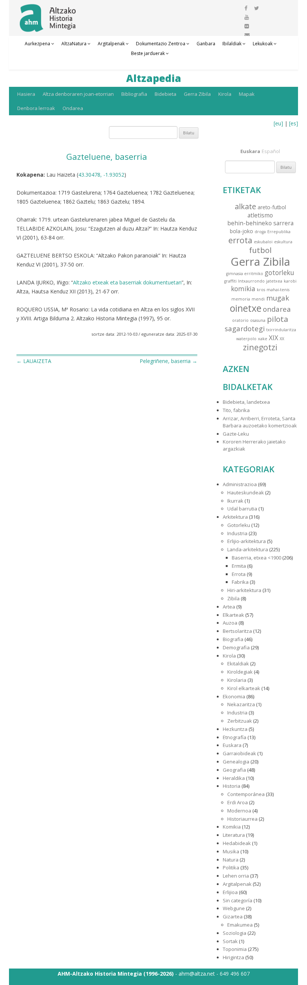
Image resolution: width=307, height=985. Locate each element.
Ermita (239, 565)
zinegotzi (260, 347)
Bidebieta (165, 94)
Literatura (234, 835)
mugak (277, 297)
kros (261, 289)
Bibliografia (134, 94)
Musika (231, 851)
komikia (243, 288)
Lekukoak (263, 43)
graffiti (230, 281)
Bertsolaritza (237, 631)
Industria (237, 533)
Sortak (230, 941)
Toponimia (235, 949)
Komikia (232, 826)
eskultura (283, 241)
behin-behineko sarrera (260, 223)
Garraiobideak (239, 753)
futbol (260, 250)
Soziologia (234, 933)
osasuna (257, 320)
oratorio (240, 320)
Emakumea (240, 924)
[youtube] (246, 17)
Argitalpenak (111, 43)
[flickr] (246, 26)
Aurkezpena (37, 43)
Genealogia (236, 761)
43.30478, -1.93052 (101, 174)
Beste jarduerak (148, 53)
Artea (229, 606)
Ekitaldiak (238, 663)
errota (240, 240)
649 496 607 (235, 973)
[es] (293, 123)
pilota (277, 319)
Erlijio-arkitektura (246, 541)
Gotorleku (238, 525)
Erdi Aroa (237, 802)
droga (260, 231)
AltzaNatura (73, 43)
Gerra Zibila (197, 94)
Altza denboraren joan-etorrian (78, 94)
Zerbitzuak (239, 720)
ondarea (277, 309)
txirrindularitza (281, 329)
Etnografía (234, 737)
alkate (245, 206)
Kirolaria (236, 680)
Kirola (224, 94)
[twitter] (256, 8)
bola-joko (241, 231)
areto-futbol (272, 207)
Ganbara (206, 43)
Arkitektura (235, 516)
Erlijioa (230, 892)
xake (262, 338)
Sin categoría (237, 900)
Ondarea (73, 108)
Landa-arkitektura (247, 549)
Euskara (232, 745)
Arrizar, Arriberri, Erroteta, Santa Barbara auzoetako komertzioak (260, 422)
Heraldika (234, 778)
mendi (258, 299)
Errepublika (279, 231)
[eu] (278, 123)
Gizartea (233, 916)
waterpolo (246, 338)
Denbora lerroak (36, 108)
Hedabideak (237, 843)
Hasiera (26, 94)
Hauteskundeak (245, 492)
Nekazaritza (241, 704)
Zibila (233, 598)
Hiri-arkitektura (244, 590)
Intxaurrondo (251, 281)
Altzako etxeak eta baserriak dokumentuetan (127, 282)
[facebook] (245, 8)
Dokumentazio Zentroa (160, 43)
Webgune (234, 908)
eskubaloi (263, 241)
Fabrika (240, 582)
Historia (231, 786)
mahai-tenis (278, 289)
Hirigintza (233, 957)
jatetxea (274, 281)
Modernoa (239, 810)
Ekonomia (234, 696)
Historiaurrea (242, 818)
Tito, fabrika (236, 410)
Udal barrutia (242, 508)
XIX (273, 337)
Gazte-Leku (236, 433)
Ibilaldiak (231, 43)
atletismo (260, 215)
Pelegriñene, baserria (168, 361)
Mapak (247, 94)
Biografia (233, 639)
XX (282, 338)
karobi (290, 281)
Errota (239, 574)
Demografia (236, 647)
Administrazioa (240, 484)
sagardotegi (245, 328)
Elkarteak (233, 615)
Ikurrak (235, 500)
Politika (231, 867)
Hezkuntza (235, 729)
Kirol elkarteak (243, 688)
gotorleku (279, 272)
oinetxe (245, 308)
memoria (240, 299)
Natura (230, 859)
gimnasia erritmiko (244, 273)
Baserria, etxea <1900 (256, 557)
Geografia (234, 769)
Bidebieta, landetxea (246, 402)
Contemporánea (246, 794)
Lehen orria (236, 875)
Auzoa (230, 622)
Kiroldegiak (240, 671)
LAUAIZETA (33, 361)
